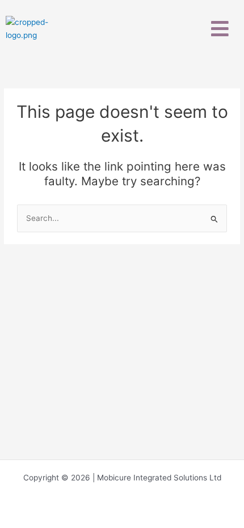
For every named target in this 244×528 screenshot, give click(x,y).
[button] (220, 28)
